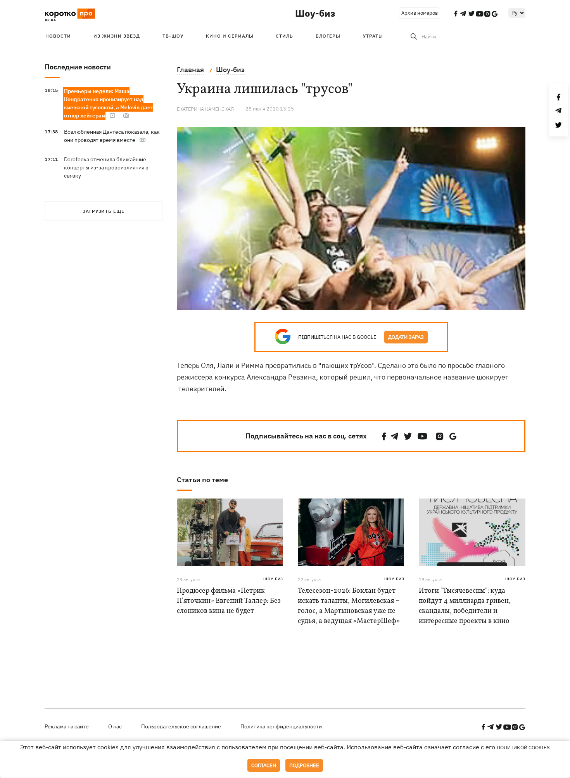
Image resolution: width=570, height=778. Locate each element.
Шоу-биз (315, 13)
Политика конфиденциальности (281, 726)
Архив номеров (419, 13)
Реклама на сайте (67, 726)
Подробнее (304, 765)
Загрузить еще (103, 211)
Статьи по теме (202, 479)
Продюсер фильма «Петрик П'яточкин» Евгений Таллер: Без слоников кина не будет (229, 601)
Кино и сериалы (230, 36)
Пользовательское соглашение (181, 726)
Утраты (373, 36)
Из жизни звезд (116, 36)
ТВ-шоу (172, 36)
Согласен (263, 765)
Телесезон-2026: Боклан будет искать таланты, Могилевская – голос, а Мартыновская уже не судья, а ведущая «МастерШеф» (349, 606)
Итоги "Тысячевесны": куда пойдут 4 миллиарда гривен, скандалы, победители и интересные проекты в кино (465, 606)
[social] (384, 436)
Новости (58, 36)
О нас (115, 726)
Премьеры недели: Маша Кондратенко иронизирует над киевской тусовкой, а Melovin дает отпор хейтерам (108, 103)
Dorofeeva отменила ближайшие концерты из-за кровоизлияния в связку (106, 167)
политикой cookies (523, 747)
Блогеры (328, 36)
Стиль (284, 36)
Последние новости (78, 66)
